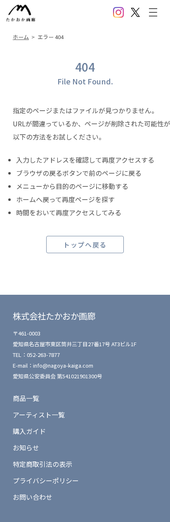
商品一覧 (26, 398)
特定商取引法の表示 (42, 464)
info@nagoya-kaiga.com (63, 365)
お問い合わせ (32, 497)
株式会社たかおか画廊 (54, 316)
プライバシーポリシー (46, 480)
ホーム (21, 37)
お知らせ (26, 447)
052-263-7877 (43, 355)
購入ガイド (29, 431)
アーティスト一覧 (39, 414)
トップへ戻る (85, 244)
